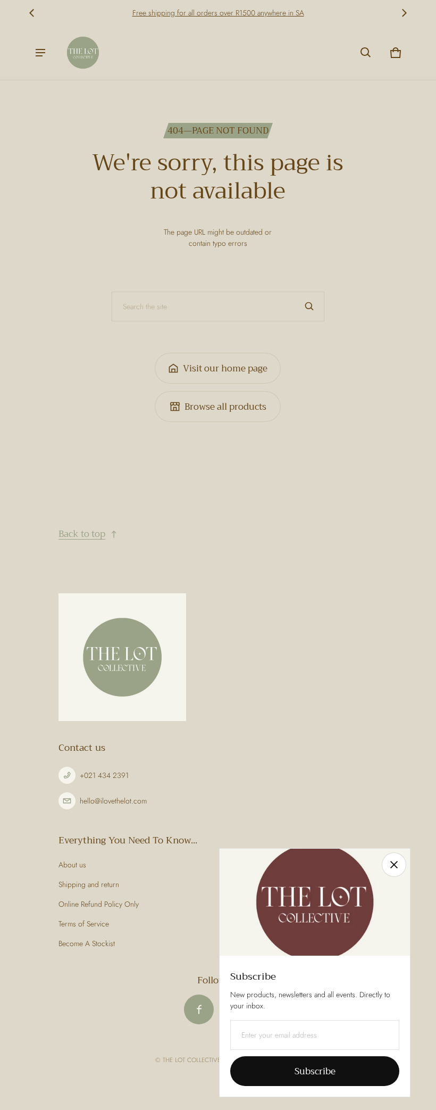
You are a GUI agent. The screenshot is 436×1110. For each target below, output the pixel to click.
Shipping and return (88, 884)
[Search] (309, 306)
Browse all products (225, 407)
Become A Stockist (86, 943)
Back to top (81, 534)
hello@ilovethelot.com (113, 801)
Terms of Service (83, 923)
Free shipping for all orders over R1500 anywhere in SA (218, 12)
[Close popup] (394, 864)
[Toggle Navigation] (40, 53)
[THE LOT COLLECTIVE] (83, 52)
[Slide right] (404, 12)
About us (72, 864)
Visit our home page (225, 368)
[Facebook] (199, 1009)
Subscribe (315, 1071)
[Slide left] (32, 12)
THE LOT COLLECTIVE (192, 1059)
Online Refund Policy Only (98, 904)
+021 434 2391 (104, 775)
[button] (366, 53)
